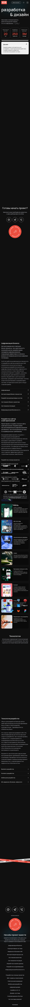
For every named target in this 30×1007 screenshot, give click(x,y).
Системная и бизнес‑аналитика (10, 402)
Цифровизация (5, 390)
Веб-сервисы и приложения (15, 978)
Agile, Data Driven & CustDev (9, 477)
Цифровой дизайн (15, 987)
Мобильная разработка (8, 473)
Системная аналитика (15, 957)
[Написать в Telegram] (15, 219)
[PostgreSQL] (18, 600)
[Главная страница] (4, 2)
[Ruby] (4, 600)
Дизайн (5, 44)
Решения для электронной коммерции (12, 469)
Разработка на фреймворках (15, 966)
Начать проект (16, 2)
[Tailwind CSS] (11, 611)
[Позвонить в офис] (21, 219)
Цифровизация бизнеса (15, 945)
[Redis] (25, 600)
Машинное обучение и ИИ (15, 951)
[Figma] (25, 611)
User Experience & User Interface (10, 481)
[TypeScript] (18, 606)
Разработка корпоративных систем (11, 398)
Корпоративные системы (15, 948)
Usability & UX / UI (15, 990)
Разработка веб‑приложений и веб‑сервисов (9, 464)
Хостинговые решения (15, 999)
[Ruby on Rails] (11, 600)
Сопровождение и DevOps (15, 996)
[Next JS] (25, 606)
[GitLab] (18, 611)
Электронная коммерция (15, 981)
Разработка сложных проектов (10, 460)
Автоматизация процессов (15, 954)
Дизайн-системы (15, 993)
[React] (4, 611)
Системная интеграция (8, 406)
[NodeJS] (11, 606)
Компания (15, 1004)
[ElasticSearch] (4, 606)
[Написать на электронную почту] (8, 219)
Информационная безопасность (10, 410)
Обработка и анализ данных (15, 963)
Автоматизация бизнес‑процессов (11, 394)
